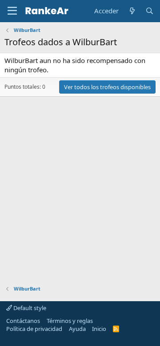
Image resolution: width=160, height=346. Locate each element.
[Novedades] (131, 11)
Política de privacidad (34, 329)
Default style (29, 308)
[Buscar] (149, 11)
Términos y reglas (70, 321)
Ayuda (77, 329)
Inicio (99, 329)
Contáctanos (23, 321)
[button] (12, 11)
